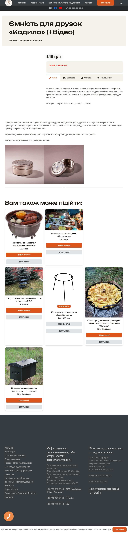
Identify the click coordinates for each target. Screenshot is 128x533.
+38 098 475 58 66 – (60, 498)
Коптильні (9, 486)
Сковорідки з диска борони (17, 467)
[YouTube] (60, 8)
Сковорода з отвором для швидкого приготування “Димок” (104, 323)
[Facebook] (55, 8)
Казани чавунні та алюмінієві (18, 463)
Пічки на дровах (12, 459)
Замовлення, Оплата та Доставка (20, 493)
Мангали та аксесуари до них (18, 470)
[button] (27, 3)
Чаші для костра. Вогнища (17, 478)
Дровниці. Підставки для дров (19, 482)
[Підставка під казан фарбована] (64, 286)
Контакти (9, 497)
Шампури (9, 474)
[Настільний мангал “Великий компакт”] (24, 224)
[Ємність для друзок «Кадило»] (24, 164)
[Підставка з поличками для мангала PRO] (24, 281)
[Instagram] (50, 8)
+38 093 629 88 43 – (58, 504)
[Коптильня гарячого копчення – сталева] (24, 366)
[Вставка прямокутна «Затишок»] (64, 219)
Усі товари (10, 452)
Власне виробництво (31, 40)
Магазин (13, 40)
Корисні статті (11, 489)
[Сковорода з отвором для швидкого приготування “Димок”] (104, 292)
